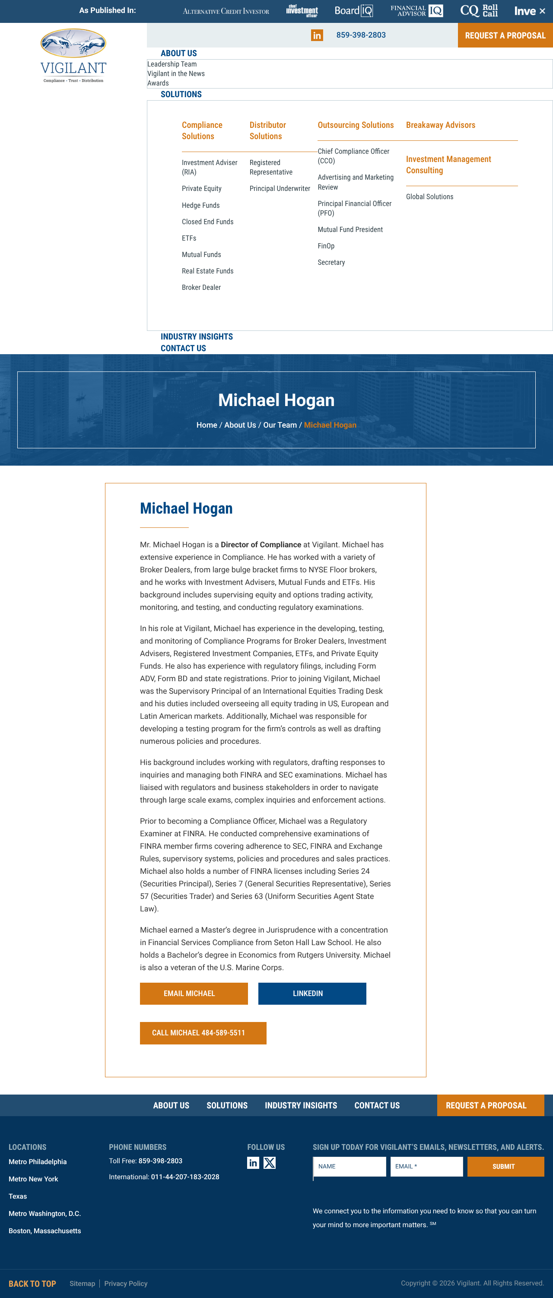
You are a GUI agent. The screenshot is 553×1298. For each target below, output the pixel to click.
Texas (18, 1196)
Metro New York (33, 1179)
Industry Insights (301, 1105)
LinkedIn (308, 993)
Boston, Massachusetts (45, 1231)
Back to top (32, 1284)
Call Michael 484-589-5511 (198, 1033)
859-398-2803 (361, 35)
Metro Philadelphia (38, 1162)
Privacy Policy (125, 1283)
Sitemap (82, 1283)
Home (207, 425)
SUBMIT (504, 1166)
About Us (240, 425)
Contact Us (377, 1105)
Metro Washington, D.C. (45, 1213)
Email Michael (189, 993)
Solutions (227, 1105)
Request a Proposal (505, 35)
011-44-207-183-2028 (185, 1177)
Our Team (280, 425)
